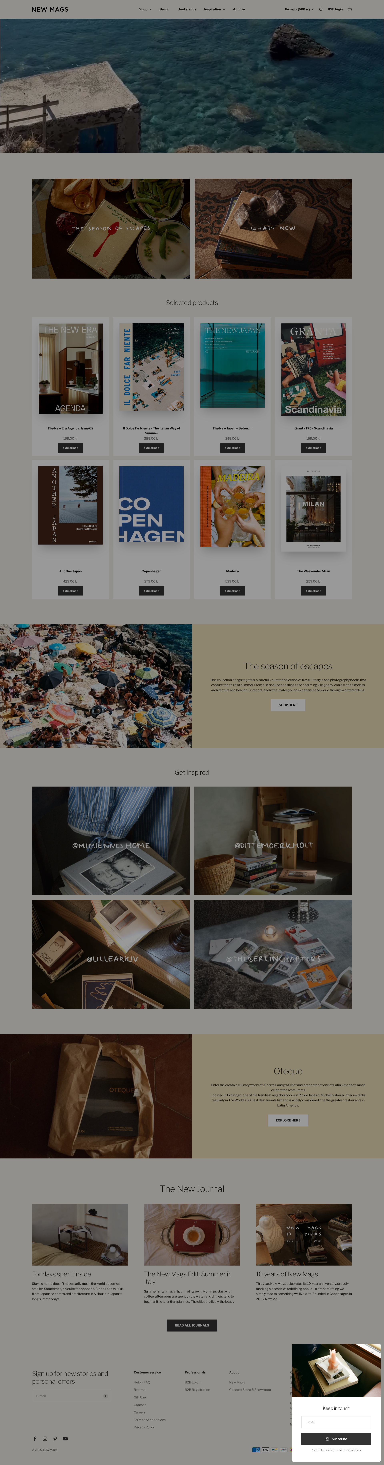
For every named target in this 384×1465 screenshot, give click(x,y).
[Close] (372, 1352)
